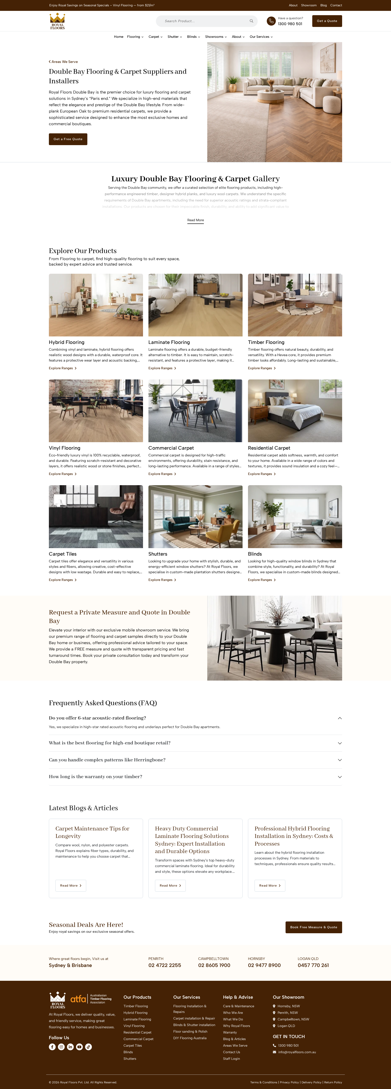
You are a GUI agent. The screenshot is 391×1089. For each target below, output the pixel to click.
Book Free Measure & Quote (313, 927)
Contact (336, 5)
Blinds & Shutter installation (194, 1025)
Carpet (154, 37)
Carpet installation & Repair (194, 1018)
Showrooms (214, 37)
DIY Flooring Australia (190, 1038)
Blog (323, 5)
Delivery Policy (312, 1082)
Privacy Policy (289, 1082)
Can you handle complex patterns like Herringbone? (107, 760)
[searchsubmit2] (253, 21)
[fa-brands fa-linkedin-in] (70, 1047)
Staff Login (231, 1059)
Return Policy (333, 1082)
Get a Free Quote (68, 139)
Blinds (192, 37)
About (293, 5)
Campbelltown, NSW (293, 1019)
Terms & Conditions (263, 1082)
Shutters (130, 1059)
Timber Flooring (136, 1006)
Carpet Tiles (133, 1045)
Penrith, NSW (288, 1013)
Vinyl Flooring (134, 1026)
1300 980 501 (290, 24)
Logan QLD (286, 1026)
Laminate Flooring (137, 1019)
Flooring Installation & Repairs (190, 1009)
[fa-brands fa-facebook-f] (52, 1047)
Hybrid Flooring (136, 1013)
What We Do (233, 1019)
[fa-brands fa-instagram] (61, 1047)
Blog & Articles (234, 1039)
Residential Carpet (137, 1032)
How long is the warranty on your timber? (95, 777)
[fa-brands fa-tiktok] (88, 1047)
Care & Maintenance (238, 1006)
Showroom (309, 5)
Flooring (133, 37)
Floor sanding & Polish (190, 1031)
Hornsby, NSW (289, 1006)
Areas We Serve (64, 62)
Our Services (259, 37)
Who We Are (233, 1013)
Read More (195, 220)
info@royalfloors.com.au (297, 1052)
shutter (173, 37)
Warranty (230, 1032)
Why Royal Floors (236, 1026)
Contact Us (231, 1052)
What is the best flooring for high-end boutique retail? (110, 743)
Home (118, 37)
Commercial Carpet (138, 1039)
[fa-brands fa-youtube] (79, 1047)
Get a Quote (327, 21)
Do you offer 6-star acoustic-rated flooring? (97, 718)
